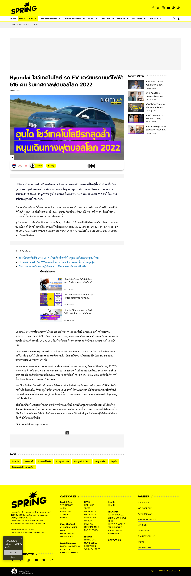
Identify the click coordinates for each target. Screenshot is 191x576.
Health (111, 502)
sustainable (66, 536)
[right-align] (173, 18)
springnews (144, 530)
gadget (64, 517)
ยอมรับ (13, 552)
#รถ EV (15, 461)
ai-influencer (115, 530)
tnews (141, 541)
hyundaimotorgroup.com (35, 423)
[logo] (24, 7)
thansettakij (145, 547)
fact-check (90, 511)
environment (67, 533)
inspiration (90, 546)
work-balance (92, 549)
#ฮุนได (114, 461)
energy (64, 530)
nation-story (91, 530)
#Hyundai (100, 461)
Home (13, 25)
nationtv (143, 525)
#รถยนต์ (29, 461)
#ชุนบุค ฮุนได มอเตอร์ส (23, 467)
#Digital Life (62, 461)
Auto (36, 25)
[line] (26, 158)
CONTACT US (114, 540)
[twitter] (21, 157)
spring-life (90, 539)
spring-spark (115, 527)
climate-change (68, 527)
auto (63, 508)
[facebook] (17, 158)
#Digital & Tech (82, 461)
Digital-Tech (24, 25)
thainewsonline (146, 536)
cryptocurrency (69, 552)
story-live (113, 533)
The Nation (143, 502)
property (65, 549)
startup (64, 514)
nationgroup (145, 508)
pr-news (88, 520)
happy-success (116, 514)
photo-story (91, 514)
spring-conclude (117, 517)
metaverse (65, 511)
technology (67, 505)
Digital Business (68, 543)
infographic (90, 517)
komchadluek (145, 513)
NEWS (87, 502)
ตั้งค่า (13, 558)
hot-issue (89, 505)
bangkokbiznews (147, 519)
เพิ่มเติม (7, 547)
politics (88, 523)
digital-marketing (70, 546)
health (111, 505)
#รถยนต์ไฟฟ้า (44, 461)
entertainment (91, 527)
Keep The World (68, 524)
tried (111, 521)
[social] (153, 7)
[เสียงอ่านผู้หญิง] (36, 166)
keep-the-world (116, 524)
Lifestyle (88, 536)
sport (87, 508)
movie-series (90, 542)
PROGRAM (113, 511)
